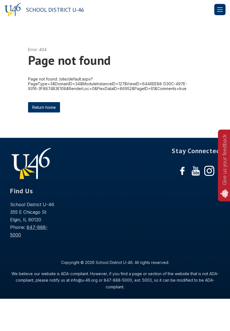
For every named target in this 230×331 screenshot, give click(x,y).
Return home (44, 107)
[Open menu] (220, 9)
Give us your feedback (224, 159)
